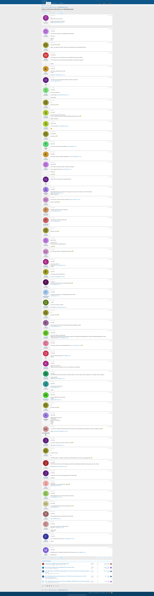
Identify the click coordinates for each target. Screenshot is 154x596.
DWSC (46, 573)
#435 (111, 381)
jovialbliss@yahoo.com (59, 445)
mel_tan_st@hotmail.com (56, 80)
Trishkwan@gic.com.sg (55, 284)
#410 (111, 121)
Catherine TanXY (48, 564)
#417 (111, 197)
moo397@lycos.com (55, 507)
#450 (111, 547)
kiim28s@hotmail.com (67, 169)
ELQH (46, 582)
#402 (111, 29)
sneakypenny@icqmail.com (63, 94)
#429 (111, 320)
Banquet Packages (56, 573)
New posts (43, 5)
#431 (111, 340)
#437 (111, 402)
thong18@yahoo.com (72, 146)
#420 (111, 227)
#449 (111, 534)
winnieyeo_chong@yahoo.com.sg (57, 276)
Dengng (46, 568)
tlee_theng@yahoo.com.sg (56, 497)
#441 (111, 448)
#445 (111, 491)
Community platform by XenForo (77, 594)
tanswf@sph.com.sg (55, 295)
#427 (111, 300)
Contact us (91, 592)
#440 (111, 438)
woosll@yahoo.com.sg (63, 126)
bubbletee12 (107, 568)
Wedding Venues (55, 568)
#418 (111, 207)
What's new (54, 3)
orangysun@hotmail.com (61, 307)
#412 (111, 141)
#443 (111, 470)
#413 (111, 151)
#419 (111, 217)
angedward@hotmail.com (56, 399)
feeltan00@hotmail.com (56, 326)
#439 (111, 426)
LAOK (109, 582)
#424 (111, 269)
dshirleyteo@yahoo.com (60, 378)
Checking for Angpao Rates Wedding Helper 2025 (57, 563)
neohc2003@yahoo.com (56, 221)
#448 (111, 521)
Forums (48, 3)
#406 (111, 77)
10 (53, 13)
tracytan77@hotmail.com (58, 22)
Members (61, 3)
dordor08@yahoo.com (63, 337)
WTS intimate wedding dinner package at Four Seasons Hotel (59, 567)
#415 (111, 177)
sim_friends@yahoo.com (61, 265)
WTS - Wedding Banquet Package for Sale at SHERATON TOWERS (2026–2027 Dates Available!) (67, 581)
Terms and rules (96, 592)
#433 (111, 361)
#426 (111, 289)
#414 (111, 162)
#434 (111, 371)
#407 (111, 87)
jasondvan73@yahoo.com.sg (61, 466)
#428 (111, 310)
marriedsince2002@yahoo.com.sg (60, 431)
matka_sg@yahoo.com (81, 552)
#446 (111, 501)
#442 (111, 460)
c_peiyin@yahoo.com (59, 527)
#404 (111, 52)
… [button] (47, 13)
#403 (111, 42)
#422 (111, 249)
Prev (44, 13)
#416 (111, 187)
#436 (111, 392)
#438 (111, 413)
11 (55, 13)
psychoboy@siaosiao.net (56, 210)
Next (62, 13)
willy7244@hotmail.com (56, 518)
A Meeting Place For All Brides (61, 564)
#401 (111, 15)
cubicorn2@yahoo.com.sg (76, 345)
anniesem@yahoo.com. (58, 193)
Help (106, 592)
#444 (111, 481)
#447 (111, 511)
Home (43, 3)
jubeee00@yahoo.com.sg (56, 485)
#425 (111, 279)
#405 (111, 66)
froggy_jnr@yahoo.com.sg (74, 199)
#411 (111, 131)
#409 (111, 110)
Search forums (48, 5)
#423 (111, 259)
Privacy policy (102, 592)
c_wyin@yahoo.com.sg (69, 538)
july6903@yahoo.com (55, 387)
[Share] (109, 15)
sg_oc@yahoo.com (67, 355)
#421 (111, 238)
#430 (111, 330)
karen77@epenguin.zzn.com (59, 74)
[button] (57, 3)
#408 (111, 100)
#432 (111, 351)
